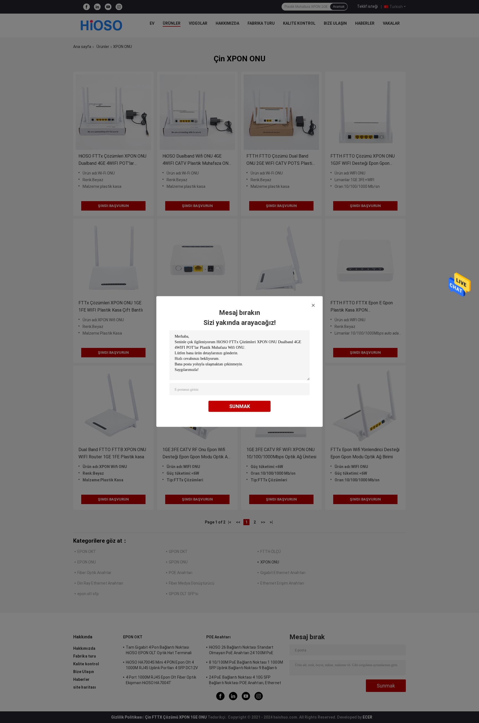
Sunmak (239, 406)
